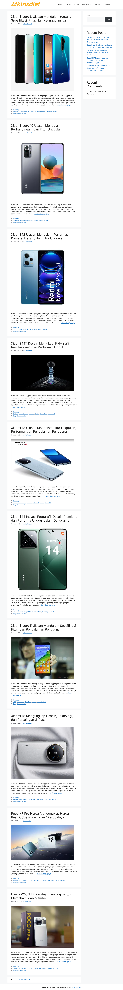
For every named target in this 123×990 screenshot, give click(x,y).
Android (15, 414)
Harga (20, 799)
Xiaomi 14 (52, 612)
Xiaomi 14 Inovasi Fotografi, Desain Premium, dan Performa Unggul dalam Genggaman (44, 518)
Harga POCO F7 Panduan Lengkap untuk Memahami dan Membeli (41, 896)
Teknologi (107, 4)
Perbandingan (20, 220)
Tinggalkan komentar (19, 113)
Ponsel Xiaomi (25, 111)
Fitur (14, 220)
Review (37, 414)
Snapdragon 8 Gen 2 (33, 503)
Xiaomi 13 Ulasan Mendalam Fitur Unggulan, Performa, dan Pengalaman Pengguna (43, 429)
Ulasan (36, 220)
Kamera (20, 329)
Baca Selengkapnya (64, 105)
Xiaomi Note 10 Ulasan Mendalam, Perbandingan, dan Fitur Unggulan (36, 127)
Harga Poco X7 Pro (19, 880)
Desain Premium (18, 612)
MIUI (14, 702)
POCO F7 (34, 968)
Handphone (16, 968)
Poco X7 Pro (29, 880)
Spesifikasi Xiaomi (35, 111)
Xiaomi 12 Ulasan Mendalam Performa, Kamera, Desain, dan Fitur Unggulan (39, 236)
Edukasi (59, 4)
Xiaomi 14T (51, 414)
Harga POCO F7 (25, 968)
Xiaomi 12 (45, 329)
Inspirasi (97, 4)
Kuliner (76, 4)
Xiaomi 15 (53, 799)
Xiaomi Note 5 (41, 702)
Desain (15, 329)
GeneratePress (76, 987)
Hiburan (68, 4)
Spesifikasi (28, 702)
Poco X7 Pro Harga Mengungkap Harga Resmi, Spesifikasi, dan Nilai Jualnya (40, 815)
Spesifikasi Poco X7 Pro (58, 880)
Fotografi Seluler (28, 612)
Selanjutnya (26, 979)
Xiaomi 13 (48, 503)
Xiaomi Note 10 (43, 220)
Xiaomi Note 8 (52, 111)
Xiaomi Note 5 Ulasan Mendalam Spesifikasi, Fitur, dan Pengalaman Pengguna (44, 627)
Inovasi (25, 799)
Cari (88, 16)
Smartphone (29, 220)
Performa (26, 329)
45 (19, 979)
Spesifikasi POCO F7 (52, 968)
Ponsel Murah (38, 880)
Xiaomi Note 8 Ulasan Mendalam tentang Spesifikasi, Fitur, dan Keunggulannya (41, 18)
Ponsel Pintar (32, 799)
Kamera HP (16, 111)
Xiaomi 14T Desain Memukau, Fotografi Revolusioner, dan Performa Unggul (40, 345)
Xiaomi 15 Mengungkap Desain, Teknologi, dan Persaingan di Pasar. (42, 717)
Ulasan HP (44, 111)
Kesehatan (85, 4)
